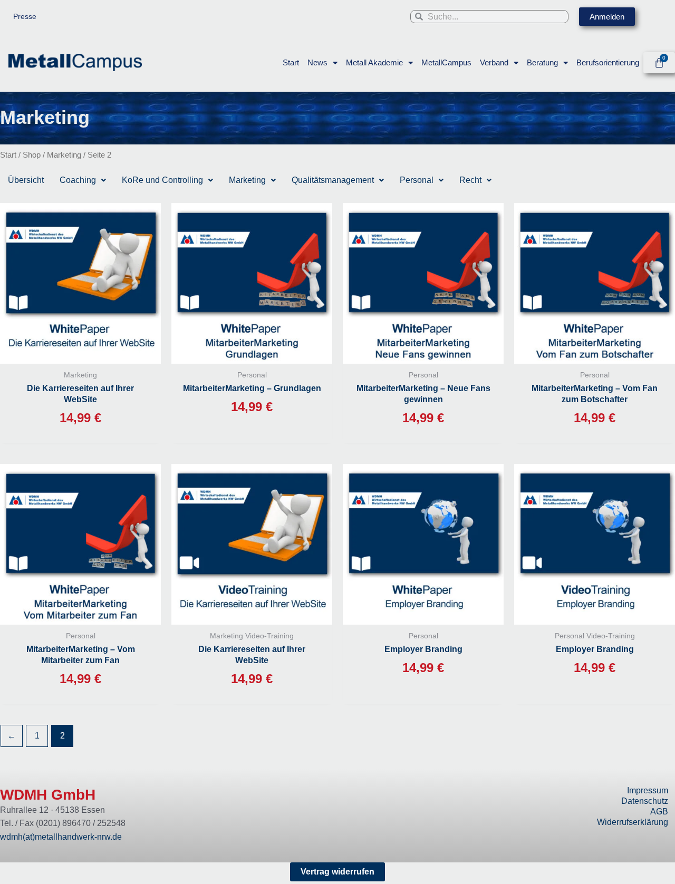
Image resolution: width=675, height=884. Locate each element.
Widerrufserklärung (632, 822)
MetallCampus (446, 62)
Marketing (64, 155)
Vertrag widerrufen (337, 871)
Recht (470, 180)
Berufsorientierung (607, 62)
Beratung (542, 62)
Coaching (78, 180)
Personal (416, 180)
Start (291, 62)
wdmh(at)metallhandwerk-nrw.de (61, 836)
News (317, 62)
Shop (32, 155)
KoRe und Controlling (162, 180)
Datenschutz (644, 800)
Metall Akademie (374, 62)
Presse (24, 17)
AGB (659, 811)
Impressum (647, 790)
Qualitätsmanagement (333, 180)
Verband (494, 62)
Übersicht (26, 180)
